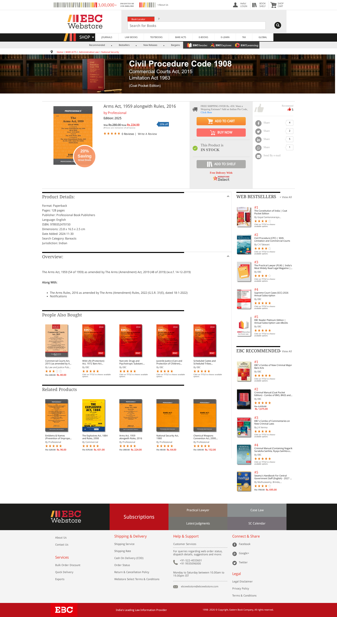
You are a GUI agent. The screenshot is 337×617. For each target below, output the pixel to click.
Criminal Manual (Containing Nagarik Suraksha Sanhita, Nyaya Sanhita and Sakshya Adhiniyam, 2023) (273, 449)
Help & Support (186, 536)
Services (62, 557)
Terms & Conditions (244, 595)
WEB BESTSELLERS (256, 196)
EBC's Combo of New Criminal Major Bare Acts (273, 366)
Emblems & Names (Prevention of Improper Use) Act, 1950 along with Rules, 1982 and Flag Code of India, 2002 (58, 437)
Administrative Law (89, 52)
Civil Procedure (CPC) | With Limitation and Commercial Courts (272, 239)
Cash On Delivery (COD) (128, 558)
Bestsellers (124, 45)
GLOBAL (263, 37)
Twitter (243, 562)
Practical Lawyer (198, 510)
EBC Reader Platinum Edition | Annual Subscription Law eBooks (271, 321)
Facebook (244, 544)
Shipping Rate (122, 551)
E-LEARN (225, 37)
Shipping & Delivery (130, 536)
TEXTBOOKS (156, 37)
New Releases (150, 45)
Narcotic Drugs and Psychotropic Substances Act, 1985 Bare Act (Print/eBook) (132, 362)
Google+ (244, 553)
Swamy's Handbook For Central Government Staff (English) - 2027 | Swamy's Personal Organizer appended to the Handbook (272, 477)
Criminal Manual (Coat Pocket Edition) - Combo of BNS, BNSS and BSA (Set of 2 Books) (272, 394)
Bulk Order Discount (67, 565)
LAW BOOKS (131, 37)
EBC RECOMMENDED (258, 350)
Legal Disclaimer (242, 581)
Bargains (175, 45)
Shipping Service (124, 544)
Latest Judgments (198, 523)
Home (60, 52)
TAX (244, 37)
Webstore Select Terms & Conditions (136, 579)
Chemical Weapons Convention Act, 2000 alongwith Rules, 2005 (204, 437)
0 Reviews (128, 133)
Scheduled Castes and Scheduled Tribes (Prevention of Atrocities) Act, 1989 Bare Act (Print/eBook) (206, 362)
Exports (59, 579)
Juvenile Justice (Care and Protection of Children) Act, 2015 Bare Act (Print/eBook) (169, 362)
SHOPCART (281, 5)
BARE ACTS (180, 37)
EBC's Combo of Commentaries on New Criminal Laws (272, 422)
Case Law (257, 510)
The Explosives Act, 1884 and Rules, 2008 (95, 437)
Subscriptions (139, 517)
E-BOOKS (203, 37)
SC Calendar (256, 523)
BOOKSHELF (262, 5)
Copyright (223, 609)
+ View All (286, 197)
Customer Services (184, 544)
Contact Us (61, 544)
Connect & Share (246, 536)
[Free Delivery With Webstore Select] (221, 179)
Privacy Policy (240, 588)
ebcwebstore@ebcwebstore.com (199, 586)
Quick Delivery (64, 572)
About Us (61, 537)
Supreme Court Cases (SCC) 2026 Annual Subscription (271, 294)
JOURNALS (106, 37)
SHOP (86, 37)
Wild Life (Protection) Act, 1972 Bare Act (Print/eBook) (93, 362)
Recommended (97, 45)
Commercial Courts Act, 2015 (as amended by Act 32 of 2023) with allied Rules (58, 362)
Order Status (122, 565)
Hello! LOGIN (243, 5)
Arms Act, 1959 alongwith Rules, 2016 (130, 437)
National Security (110, 52)
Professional (117, 113)
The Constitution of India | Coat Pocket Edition (270, 212)
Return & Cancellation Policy (131, 572)
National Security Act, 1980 (167, 437)
